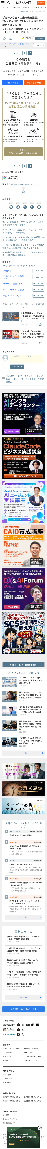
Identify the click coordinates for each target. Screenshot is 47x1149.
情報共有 (7, 271)
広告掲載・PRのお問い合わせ (22, 1009)
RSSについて (28, 1052)
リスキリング (37, 7)
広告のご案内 (7, 1078)
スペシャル (16, 7)
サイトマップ (7, 1056)
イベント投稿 (7, 1082)
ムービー (26, 7)
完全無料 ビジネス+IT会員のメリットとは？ (23, 152)
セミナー (5, 7)
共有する (41, 38)
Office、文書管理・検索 (13, 283)
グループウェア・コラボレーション (16, 45)
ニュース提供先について (32, 1056)
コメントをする (17, 366)
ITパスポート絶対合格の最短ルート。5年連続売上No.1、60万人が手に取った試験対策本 (25, 378)
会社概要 (6, 1115)
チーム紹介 (7, 1074)
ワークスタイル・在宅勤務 (14, 289)
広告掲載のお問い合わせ (32, 1101)
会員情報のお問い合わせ (32, 1097)
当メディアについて (31, 1060)
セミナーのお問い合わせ (11, 1101)
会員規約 (6, 1060)
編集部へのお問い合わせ (11, 1097)
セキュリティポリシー (11, 1119)
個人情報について (9, 1123)
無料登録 (41, 2)
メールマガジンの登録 (11, 1048)
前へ (18, 53)
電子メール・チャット (12, 295)
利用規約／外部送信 (31, 1048)
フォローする (40, 45)
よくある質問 (7, 1052)
